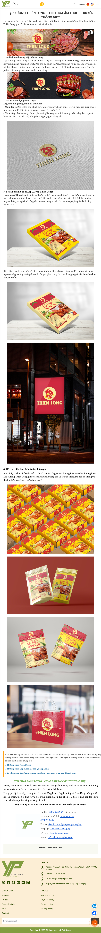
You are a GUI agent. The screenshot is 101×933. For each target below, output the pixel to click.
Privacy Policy (47, 909)
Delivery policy (47, 904)
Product (5, 900)
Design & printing (9, 904)
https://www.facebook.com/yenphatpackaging (66, 884)
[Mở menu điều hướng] (97, 4)
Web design (66, 930)
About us (5, 895)
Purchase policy (47, 895)
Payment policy (47, 900)
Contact (5, 913)
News (4, 909)
